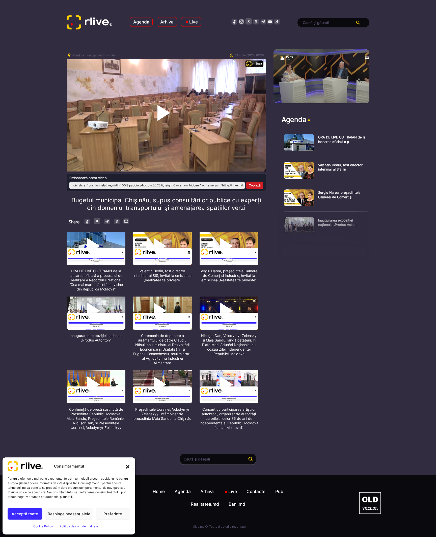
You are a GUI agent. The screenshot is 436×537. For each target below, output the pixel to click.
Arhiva (167, 22)
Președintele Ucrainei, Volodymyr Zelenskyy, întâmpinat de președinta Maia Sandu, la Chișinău (162, 414)
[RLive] (89, 22)
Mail (126, 221)
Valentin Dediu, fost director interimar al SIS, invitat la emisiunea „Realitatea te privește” (162, 275)
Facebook (87, 221)
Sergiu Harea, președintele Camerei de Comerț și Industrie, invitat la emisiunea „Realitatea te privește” (229, 275)
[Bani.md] (370, 503)
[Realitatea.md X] (249, 21)
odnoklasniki (256, 21)
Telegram (107, 221)
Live (193, 22)
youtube (270, 21)
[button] (127, 466)
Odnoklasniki (117, 221)
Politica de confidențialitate (79, 526)
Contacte (256, 491)
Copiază (255, 185)
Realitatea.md (205, 504)
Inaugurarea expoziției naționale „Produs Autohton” (96, 337)
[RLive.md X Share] (97, 221)
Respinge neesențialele (69, 513)
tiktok (277, 21)
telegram (263, 21)
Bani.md (237, 504)
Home (159, 491)
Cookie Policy (43, 526)
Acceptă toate (25, 513)
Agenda (141, 22)
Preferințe (112, 513)
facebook (234, 21)
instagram (241, 21)
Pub (279, 491)
